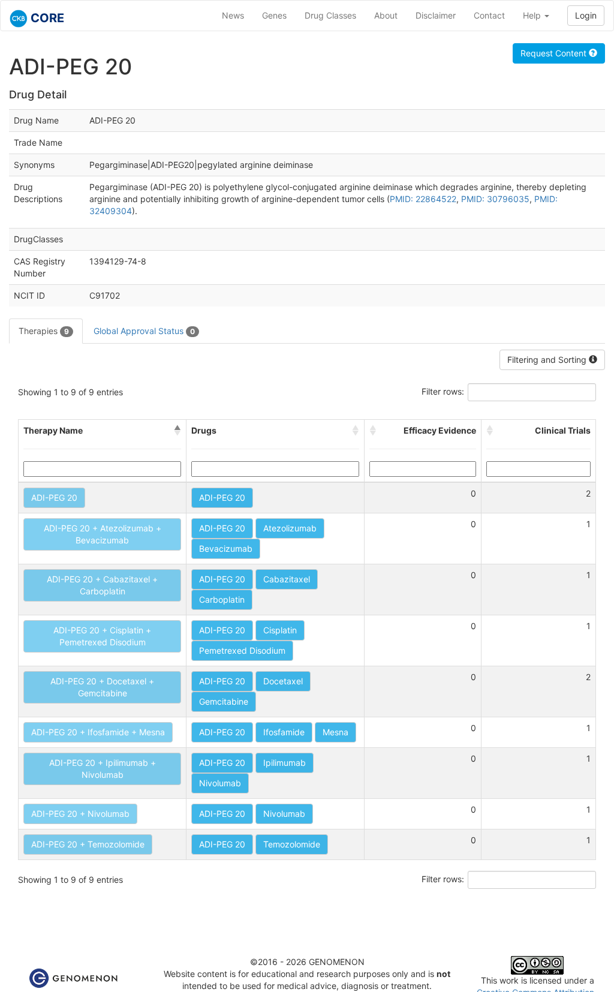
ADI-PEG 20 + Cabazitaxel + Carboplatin (102, 585)
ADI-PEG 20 (54, 497)
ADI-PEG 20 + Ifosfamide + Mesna (98, 732)
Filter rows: (443, 391)
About (386, 15)
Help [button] (533, 15)
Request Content (554, 53)
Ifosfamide (284, 732)
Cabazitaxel (286, 579)
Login (586, 15)
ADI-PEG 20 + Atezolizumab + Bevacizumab (102, 534)
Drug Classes (330, 15)
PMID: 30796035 (495, 199)
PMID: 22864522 (423, 199)
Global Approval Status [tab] (144, 331)
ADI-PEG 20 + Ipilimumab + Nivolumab (102, 768)
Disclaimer (436, 15)
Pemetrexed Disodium (242, 650)
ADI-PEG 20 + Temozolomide (88, 844)
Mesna (335, 732)
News (233, 15)
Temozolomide (291, 844)
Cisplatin (280, 630)
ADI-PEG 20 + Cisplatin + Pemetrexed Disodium (102, 636)
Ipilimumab (284, 762)
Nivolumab (220, 783)
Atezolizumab (290, 528)
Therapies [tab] (44, 331)
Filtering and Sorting (548, 359)
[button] (177, 431)
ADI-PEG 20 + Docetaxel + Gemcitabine (102, 687)
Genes (274, 15)
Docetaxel (283, 681)
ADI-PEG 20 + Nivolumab (80, 813)
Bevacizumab (225, 548)
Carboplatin (222, 599)
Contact (489, 15)
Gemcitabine (223, 701)
